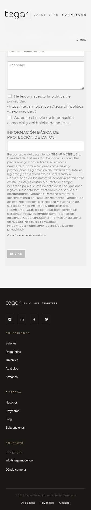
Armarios (12, 377)
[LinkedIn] (22, 319)
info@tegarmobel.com (20, 460)
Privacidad (47, 502)
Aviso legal (28, 502)
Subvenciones (15, 427)
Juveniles (12, 360)
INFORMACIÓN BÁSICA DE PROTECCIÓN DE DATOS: (33, 135)
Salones (11, 343)
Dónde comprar (16, 469)
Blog (9, 419)
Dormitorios (13, 352)
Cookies (64, 502)
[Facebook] (34, 319)
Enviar (16, 254)
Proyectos (12, 411)
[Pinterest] (46, 319)
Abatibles (12, 368)
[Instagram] (10, 319)
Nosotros (12, 402)
